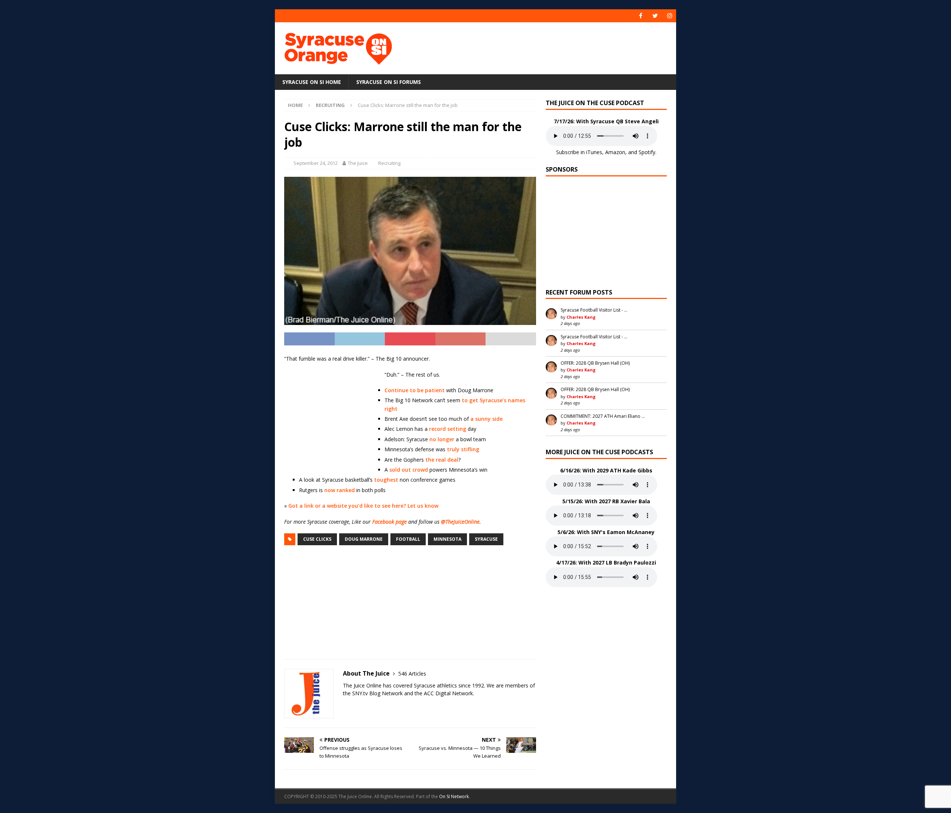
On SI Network (454, 796)
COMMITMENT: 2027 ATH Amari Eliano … (603, 416)
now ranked (339, 490)
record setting (447, 428)
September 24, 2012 (315, 163)
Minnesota (447, 539)
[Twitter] (655, 15)
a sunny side (486, 418)
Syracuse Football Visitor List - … (594, 310)
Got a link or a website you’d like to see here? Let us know (363, 505)
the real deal (441, 459)
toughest (386, 479)
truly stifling (463, 449)
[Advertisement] (547, 46)
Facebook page (389, 521)
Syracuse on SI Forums (388, 81)
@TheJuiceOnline (460, 521)
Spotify (647, 152)
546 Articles (412, 673)
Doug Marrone (364, 539)
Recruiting (389, 163)
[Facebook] (640, 15)
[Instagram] (669, 15)
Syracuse (486, 539)
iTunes (594, 152)
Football (408, 539)
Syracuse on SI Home (311, 81)
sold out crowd (408, 469)
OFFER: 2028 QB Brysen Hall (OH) (595, 363)
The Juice (358, 163)
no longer (441, 439)
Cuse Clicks (317, 539)
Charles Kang (581, 317)
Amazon (615, 152)
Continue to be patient (414, 390)
